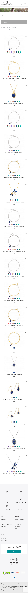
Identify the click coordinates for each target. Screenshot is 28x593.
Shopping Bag (4, 540)
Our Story (3, 519)
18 (9, 29)
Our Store (3, 522)
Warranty (17, 522)
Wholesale (3, 526)
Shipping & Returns (19, 519)
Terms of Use (18, 524)
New (12, 27)
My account (4, 538)
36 (11, 29)
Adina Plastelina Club (6, 524)
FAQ (16, 528)
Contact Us (18, 531)
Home (3, 18)
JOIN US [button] (14, 551)
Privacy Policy (18, 526)
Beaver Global (16, 590)
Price (14, 27)
